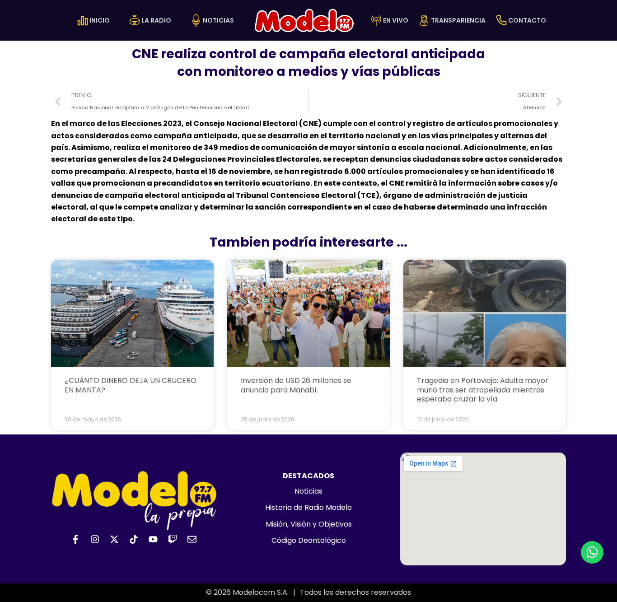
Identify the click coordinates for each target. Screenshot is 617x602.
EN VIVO (395, 20)
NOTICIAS (218, 20)
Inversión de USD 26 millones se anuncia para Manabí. (296, 385)
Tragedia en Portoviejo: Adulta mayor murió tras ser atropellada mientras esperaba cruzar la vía (482, 390)
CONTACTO (527, 20)
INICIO (99, 20)
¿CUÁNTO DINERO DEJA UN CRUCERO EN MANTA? (130, 385)
